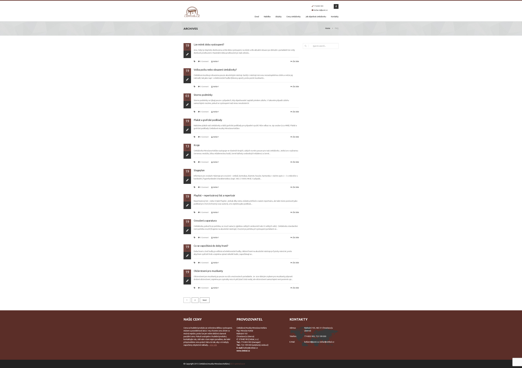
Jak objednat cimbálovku (315, 17)
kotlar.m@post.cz (321, 10)
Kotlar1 (216, 61)
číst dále (295, 61)
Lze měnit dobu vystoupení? (209, 44)
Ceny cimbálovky (293, 17)
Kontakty (334, 17)
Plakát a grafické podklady (208, 120)
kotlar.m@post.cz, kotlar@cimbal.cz (319, 342)
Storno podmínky (203, 94)
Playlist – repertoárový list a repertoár (214, 195)
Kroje (197, 145)
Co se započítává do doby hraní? (211, 245)
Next (205, 300)
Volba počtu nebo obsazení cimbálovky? (215, 69)
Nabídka (267, 17)
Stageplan (199, 170)
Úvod (257, 17)
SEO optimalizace (237, 364)
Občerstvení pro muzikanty (208, 271)
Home (327, 28)
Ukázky (278, 17)
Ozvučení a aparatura (205, 220)
